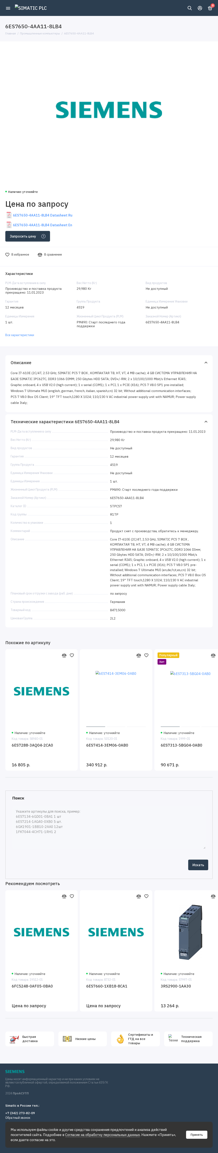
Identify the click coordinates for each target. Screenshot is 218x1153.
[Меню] (8, 8)
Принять (197, 1135)
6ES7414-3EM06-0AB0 (107, 745)
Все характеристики (19, 335)
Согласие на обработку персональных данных (102, 1135)
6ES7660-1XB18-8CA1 (106, 986)
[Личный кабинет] (199, 8)
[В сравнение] (64, 655)
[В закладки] (72, 655)
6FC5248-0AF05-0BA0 (32, 986)
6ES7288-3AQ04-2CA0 (32, 745)
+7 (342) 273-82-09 (20, 1113)
